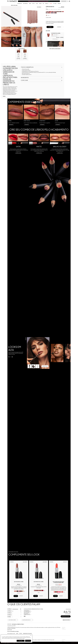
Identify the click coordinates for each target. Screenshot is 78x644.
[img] (57, 33)
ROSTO (33, 3)
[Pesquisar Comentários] (63, 620)
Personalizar (20, 640)
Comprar (61, 37)
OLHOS (37, 3)
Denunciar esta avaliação (27, 633)
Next (67, 556)
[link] (11, 124)
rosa (56, 9)
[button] (55, 44)
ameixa (52, 9)
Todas (47, 9)
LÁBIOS (30, 3)
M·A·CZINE (54, 3)
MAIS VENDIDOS (25, 3)
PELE (43, 3)
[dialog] (19, 582)
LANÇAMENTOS (19, 3)
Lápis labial (16, 5)
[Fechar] (31, 635)
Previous (64, 556)
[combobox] (55, 15)
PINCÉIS (40, 3)
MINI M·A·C (46, 3)
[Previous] (9, 357)
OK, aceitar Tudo (28, 640)
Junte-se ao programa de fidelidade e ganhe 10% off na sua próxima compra (39, 1)
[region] (16, 638)
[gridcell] (46, 11)
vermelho (59, 9)
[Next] (12, 357)
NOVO (49, 9)
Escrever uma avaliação (66, 616)
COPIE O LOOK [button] (45, 366)
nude (54, 9)
